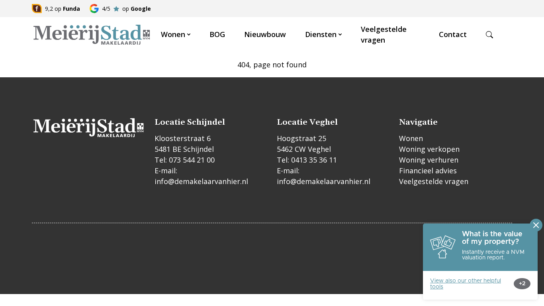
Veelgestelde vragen (433, 181)
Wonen (173, 34)
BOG (217, 34)
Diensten (321, 34)
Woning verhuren (428, 160)
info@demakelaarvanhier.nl (201, 181)
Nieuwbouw (265, 34)
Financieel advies (428, 170)
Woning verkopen (429, 149)
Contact (453, 34)
